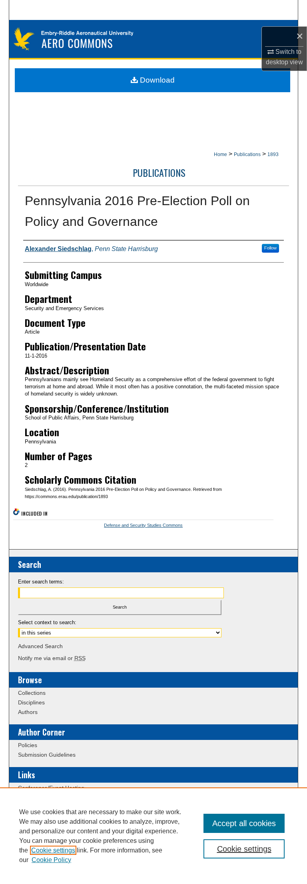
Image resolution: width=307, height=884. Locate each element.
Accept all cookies (244, 823)
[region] (153, 835)
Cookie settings (53, 850)
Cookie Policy (51, 859)
